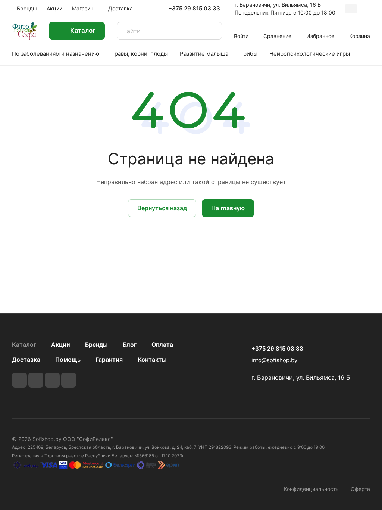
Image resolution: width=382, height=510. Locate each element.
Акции (60, 344)
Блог (130, 344)
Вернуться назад (162, 208)
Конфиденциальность (311, 489)
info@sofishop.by (274, 360)
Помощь (68, 359)
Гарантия (109, 359)
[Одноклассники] (68, 380)
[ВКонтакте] (19, 380)
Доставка (26, 359)
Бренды (96, 344)
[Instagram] (52, 380)
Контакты (152, 359)
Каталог (24, 344)
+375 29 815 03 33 (194, 8)
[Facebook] (35, 380)
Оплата (162, 344)
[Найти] (212, 31)
